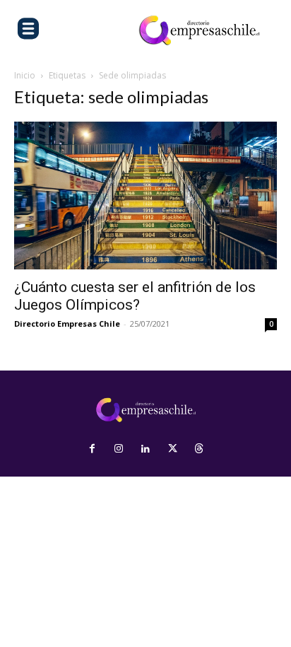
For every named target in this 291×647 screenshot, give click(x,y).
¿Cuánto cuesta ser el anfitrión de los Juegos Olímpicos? (135, 296)
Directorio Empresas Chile (67, 323)
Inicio (24, 75)
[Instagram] (119, 449)
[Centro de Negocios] (199, 30)
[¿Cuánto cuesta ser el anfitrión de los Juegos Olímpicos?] (145, 195)
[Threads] (199, 449)
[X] (172, 449)
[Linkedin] (145, 449)
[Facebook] (92, 449)
